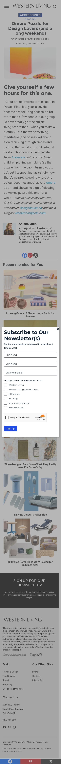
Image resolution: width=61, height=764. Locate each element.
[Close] (57, 329)
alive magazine (16, 407)
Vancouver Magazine (19, 403)
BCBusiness (14, 394)
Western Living (16, 385)
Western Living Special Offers (23, 389)
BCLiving (13, 398)
